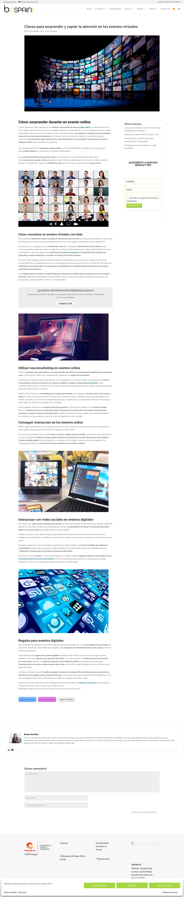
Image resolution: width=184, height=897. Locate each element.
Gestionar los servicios (170, 892)
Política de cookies (10, 892)
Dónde (140, 9)
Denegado (132, 885)
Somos (152, 9)
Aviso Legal (22, 892)
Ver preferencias (165, 885)
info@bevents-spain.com (142, 875)
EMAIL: (129, 190)
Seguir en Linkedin (66, 699)
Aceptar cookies (100, 885)
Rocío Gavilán (33, 31)
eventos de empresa (69, 252)
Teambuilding (115, 9)
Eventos (53, 31)
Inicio (89, 9)
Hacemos (99, 9)
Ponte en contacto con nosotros (169, 2)
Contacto (165, 9)
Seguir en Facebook (27, 699)
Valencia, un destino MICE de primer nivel (141, 135)
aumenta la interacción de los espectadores (36, 559)
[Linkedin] (9, 750)
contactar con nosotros (87, 683)
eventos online (84, 127)
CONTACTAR (65, 304)
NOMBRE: (130, 181)
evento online (92, 383)
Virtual (128, 9)
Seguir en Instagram (47, 699)
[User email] (12, 750)
